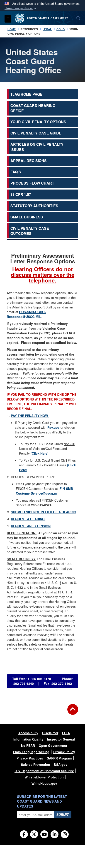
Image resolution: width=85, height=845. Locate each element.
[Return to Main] (72, 712)
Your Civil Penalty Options (38, 121)
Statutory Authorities (34, 205)
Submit (62, 814)
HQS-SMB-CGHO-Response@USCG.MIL (26, 314)
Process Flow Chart (32, 183)
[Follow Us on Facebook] (24, 834)
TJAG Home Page (26, 94)
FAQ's (15, 171)
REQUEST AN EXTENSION (31, 526)
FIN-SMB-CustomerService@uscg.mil (45, 490)
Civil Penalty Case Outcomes (29, 231)
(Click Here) (40, 453)
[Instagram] (65, 834)
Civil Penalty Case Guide (35, 133)
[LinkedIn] (54, 834)
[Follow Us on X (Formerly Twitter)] (34, 834)
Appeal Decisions (28, 160)
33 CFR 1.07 (20, 194)
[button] (21, 8)
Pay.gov (53, 427)
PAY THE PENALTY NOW (30, 415)
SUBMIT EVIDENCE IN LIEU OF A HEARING (43, 512)
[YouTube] (44, 834)
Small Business (26, 217)
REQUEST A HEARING (28, 519)
